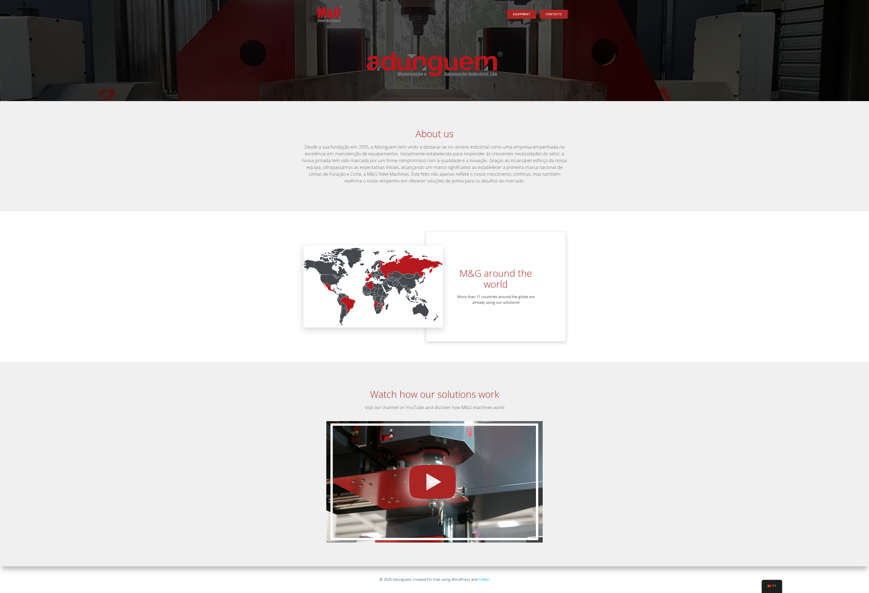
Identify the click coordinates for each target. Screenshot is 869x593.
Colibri (483, 579)
